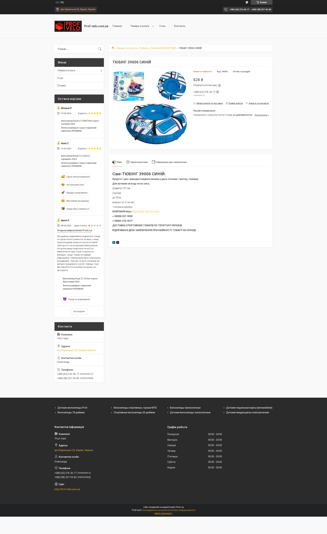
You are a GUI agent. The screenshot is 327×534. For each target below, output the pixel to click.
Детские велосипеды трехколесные (190, 412)
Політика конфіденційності (182, 510)
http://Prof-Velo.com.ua (67, 489)
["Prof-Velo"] (68, 26)
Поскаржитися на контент (155, 510)
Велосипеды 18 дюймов (71, 412)
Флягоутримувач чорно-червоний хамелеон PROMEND (78, 129)
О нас (162, 26)
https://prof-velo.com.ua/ (145, 211)
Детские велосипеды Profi (72, 407)
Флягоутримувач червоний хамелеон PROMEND (77, 287)
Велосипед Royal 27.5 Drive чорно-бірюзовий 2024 (80, 280)
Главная (117, 26)
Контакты (179, 26)
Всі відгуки (79, 311)
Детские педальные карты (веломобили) (249, 407)
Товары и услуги (139, 26)
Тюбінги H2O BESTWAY (163, 48)
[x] (117, 243)
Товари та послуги (126, 48)
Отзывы (61, 85)
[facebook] (113, 243)
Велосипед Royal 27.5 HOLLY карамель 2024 (75, 157)
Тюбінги (143, 48)
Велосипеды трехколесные (185, 407)
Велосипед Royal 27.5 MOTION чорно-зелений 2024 (80, 122)
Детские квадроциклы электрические (247, 412)
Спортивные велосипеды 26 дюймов (134, 412)
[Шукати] (100, 49)
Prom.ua (180, 507)
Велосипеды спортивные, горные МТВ (135, 407)
